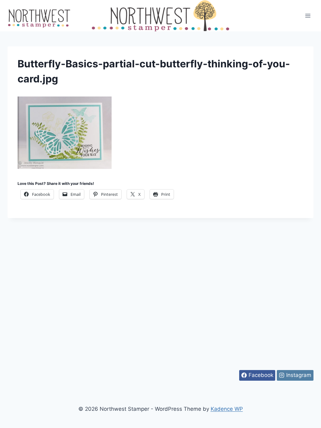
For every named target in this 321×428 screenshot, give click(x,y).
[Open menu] (307, 15)
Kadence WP (227, 409)
